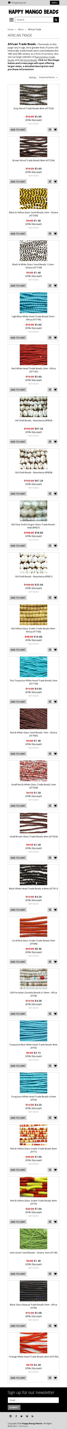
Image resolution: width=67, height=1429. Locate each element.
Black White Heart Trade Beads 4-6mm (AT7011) (33, 888)
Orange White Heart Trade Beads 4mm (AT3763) (33, 1356)
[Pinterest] (27, 1416)
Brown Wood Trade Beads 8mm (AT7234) (33, 160)
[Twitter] (21, 1416)
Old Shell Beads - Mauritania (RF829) (33, 420)
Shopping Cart (18, 2)
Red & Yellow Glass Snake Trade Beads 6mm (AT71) (33, 1150)
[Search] (56, 19)
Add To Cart (18, 129)
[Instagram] (11, 1416)
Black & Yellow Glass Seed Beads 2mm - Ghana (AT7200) (33, 214)
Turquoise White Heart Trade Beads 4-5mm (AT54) (33, 1098)
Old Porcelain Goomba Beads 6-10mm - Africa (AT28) (33, 994)
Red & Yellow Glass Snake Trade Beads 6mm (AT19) (33, 1202)
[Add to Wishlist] (55, 129)
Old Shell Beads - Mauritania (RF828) (33, 472)
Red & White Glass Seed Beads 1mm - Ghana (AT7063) (33, 734)
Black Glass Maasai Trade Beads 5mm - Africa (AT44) (33, 1306)
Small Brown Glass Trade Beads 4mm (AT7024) (34, 836)
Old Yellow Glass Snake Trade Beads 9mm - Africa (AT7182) (33, 630)
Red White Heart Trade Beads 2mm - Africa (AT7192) (34, 370)
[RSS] (32, 1416)
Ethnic (21, 29)
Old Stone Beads (28, 60)
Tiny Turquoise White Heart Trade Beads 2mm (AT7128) (33, 682)
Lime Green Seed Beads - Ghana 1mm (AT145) (33, 1252)
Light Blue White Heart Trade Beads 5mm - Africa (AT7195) (33, 318)
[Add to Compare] (49, 129)
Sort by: (32, 77)
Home (11, 29)
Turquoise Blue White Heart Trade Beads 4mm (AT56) (33, 1046)
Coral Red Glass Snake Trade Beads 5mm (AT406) (33, 942)
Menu (55, 2)
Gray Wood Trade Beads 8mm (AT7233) (33, 108)
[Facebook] (16, 1416)
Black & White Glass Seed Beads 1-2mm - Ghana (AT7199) (33, 266)
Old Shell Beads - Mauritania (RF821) (33, 576)
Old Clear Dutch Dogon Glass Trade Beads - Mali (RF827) (33, 526)
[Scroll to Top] (61, 1416)
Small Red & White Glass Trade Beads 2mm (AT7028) (33, 786)
